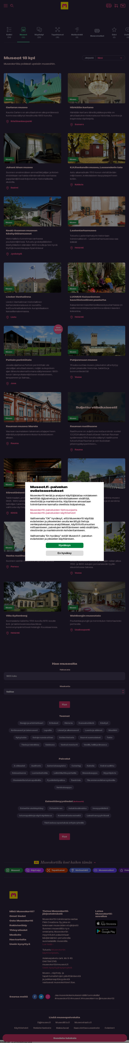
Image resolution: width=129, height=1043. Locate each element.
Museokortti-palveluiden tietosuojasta (53, 509)
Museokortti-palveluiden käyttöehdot (53, 512)
